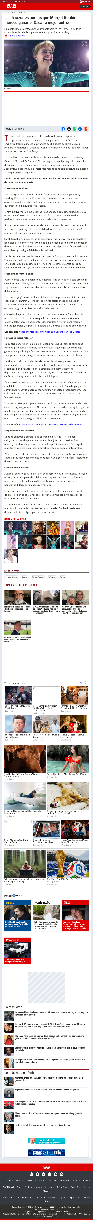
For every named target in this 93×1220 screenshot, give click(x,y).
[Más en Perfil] (18, 896)
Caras (19, 1187)
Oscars (24, 577)
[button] (46, 66)
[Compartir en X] (69, 129)
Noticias (19, 1180)
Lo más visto (13, 1007)
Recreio (86, 1187)
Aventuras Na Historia (44, 1187)
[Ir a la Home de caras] (11, 7)
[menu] (4, 6)
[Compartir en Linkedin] (80, 129)
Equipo (63, 1197)
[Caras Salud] (46, 1143)
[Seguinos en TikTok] (49, 1174)
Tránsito (46, 1201)
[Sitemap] (61, 1174)
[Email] (85, 129)
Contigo (28, 1187)
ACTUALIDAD (9, 13)
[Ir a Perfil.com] (85, 2)
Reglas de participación (79, 1197)
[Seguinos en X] (43, 1174)
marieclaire (46, 903)
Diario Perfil (8, 1180)
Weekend (53, 1180)
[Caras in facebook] (37, 1174)
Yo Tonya (51, 577)
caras (75, 903)
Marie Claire (31, 1180)
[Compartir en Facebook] (63, 129)
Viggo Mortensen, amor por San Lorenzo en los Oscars (49, 331)
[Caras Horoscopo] (46, 1155)
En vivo (86, 6)
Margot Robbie (11, 577)
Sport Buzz (76, 1187)
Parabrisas (64, 1180)
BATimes (87, 1180)
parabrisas (17, 940)
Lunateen (76, 1180)
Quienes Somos (24, 1197)
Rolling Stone (63, 1187)
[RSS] (55, 1174)
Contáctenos (39, 1197)
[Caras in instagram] (31, 1174)
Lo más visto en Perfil (19, 1073)
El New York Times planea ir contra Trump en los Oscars (51, 424)
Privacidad (52, 1197)
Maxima (46, 1191)
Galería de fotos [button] (16, 35)
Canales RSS (8, 1197)
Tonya (62, 577)
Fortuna (42, 1180)
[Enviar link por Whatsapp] (74, 129)
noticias (17, 903)
